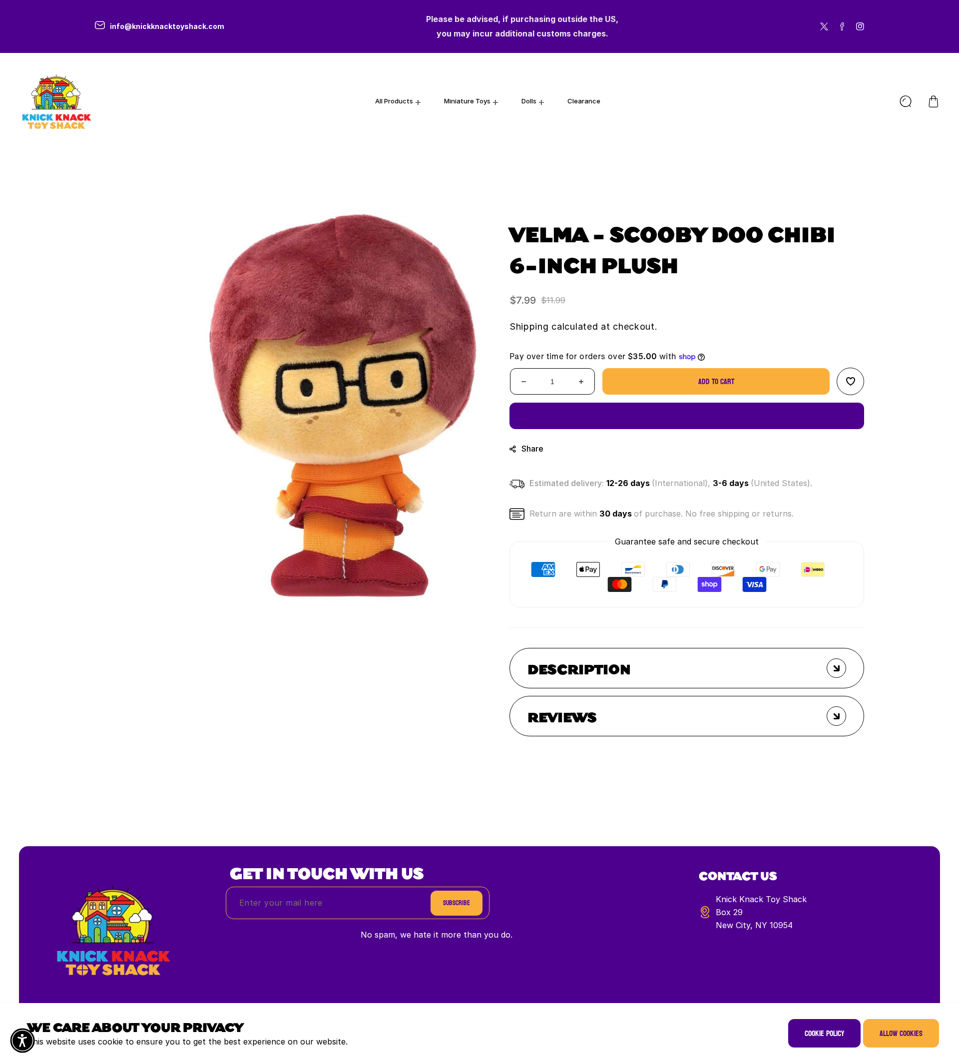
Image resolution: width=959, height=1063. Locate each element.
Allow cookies (901, 1033)
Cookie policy (824, 1033)
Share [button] (532, 449)
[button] (933, 101)
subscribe (456, 903)
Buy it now (687, 416)
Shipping (529, 326)
